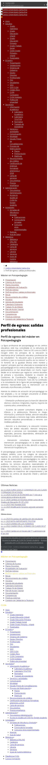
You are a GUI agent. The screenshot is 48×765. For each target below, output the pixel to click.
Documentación (11, 312)
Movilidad (13, 136)
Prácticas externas (12, 316)
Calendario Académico (18, 113)
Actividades (9, 207)
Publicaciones (19, 217)
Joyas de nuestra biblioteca (13, 259)
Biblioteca (9, 237)
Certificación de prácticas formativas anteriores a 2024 (16, 168)
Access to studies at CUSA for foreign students (14, 200)
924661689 (9, 3)
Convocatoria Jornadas (19, 221)
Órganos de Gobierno (14, 69)
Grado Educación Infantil (14, 33)
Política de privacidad (14, 100)
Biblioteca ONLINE (14, 240)
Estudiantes (14, 82)
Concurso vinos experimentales (26, 730)
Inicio (7, 21)
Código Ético (15, 90)
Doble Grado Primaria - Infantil (15, 53)
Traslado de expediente (19, 125)
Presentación (15, 63)
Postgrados (14, 58)
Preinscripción (20, 153)
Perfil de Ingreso (11, 289)
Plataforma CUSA (12, 756)
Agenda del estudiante (14, 302)
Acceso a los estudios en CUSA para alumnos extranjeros (24, 538)
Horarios (9, 299)
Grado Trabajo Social (18, 622)
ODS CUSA (14, 87)
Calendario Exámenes (14, 304)
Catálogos (14, 244)
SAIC (12, 85)
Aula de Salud (15, 234)
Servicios (13, 254)
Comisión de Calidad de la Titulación (19, 319)
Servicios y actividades (14, 130)
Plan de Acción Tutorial (14, 309)
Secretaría (9, 104)
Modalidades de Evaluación (16, 287)
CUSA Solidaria (16, 97)
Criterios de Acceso (13, 282)
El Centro (9, 60)
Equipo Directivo (13, 74)
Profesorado (15, 77)
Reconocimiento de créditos (16, 159)
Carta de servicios (13, 176)
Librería (13, 251)
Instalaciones (15, 65)
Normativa (18, 122)
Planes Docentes (12, 285)
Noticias (13, 232)
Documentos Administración (16, 191)
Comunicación (15, 134)
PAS (11, 80)
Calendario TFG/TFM (18, 118)
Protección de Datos (9, 549)
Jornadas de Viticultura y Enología (14, 212)
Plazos (17, 151)
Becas (7, 294)
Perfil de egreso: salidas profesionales (20, 292)
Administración (11, 188)
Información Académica (15, 108)
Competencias (11, 314)
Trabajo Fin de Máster (14, 307)
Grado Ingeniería (14, 27)
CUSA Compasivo (14, 93)
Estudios (8, 23)
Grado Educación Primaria (14, 41)
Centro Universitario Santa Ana (17, 268)
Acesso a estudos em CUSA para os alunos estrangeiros (26, 541)
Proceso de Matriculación (15, 147)
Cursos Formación (12, 758)
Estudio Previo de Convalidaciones (23, 686)
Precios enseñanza (14, 184)
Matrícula (18, 156)
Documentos (15, 180)
